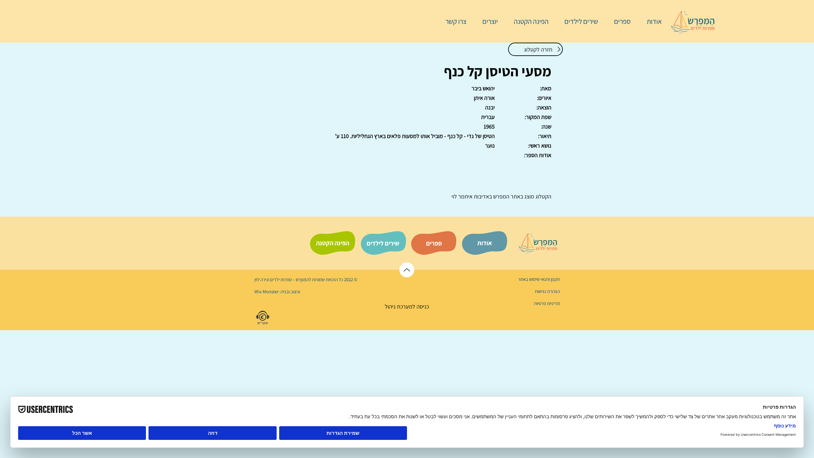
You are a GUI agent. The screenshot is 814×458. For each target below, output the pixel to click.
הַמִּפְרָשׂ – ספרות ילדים (289, 279)
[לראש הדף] (406, 269)
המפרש (500, 196)
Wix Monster (266, 291)
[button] (619, 21)
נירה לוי (261, 279)
